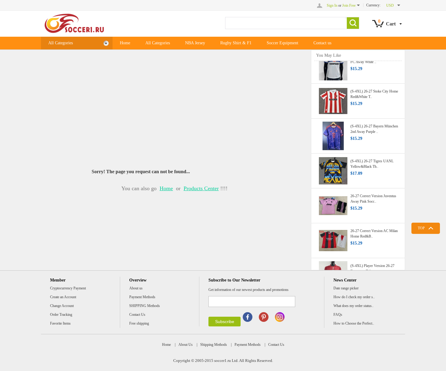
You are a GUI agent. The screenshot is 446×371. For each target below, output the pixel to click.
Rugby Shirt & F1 (236, 43)
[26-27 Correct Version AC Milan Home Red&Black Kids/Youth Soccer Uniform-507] (333, 239)
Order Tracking (61, 314)
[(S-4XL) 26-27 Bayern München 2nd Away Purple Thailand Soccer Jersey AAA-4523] (333, 134)
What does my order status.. (353, 306)
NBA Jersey (195, 43)
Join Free (349, 5)
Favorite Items (60, 323)
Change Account (62, 306)
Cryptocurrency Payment (68, 288)
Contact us (322, 43)
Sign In (332, 5)
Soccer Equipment (282, 43)
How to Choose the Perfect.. (353, 323)
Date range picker (346, 288)
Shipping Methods (213, 344)
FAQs (337, 314)
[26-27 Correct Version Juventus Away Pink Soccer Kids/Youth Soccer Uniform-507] (333, 204)
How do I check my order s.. (354, 297)
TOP (421, 228)
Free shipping (139, 323)
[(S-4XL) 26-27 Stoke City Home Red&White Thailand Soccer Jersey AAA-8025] (333, 99)
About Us (185, 344)
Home (125, 43)
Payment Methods (142, 297)
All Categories (60, 43)
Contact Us (137, 314)
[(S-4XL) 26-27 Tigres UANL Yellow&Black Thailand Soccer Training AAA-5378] (333, 169)
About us (136, 288)
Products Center (201, 188)
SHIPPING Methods (144, 306)
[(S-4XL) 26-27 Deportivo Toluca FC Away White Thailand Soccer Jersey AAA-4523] (333, 64)
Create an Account (63, 297)
